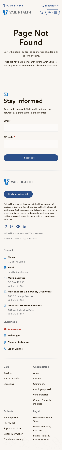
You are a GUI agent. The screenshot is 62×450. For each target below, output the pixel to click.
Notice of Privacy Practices (42, 428)
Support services (12, 428)
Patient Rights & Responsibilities (41, 437)
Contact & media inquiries (42, 402)
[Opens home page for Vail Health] (16, 12)
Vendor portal (40, 394)
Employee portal (42, 389)
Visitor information (13, 433)
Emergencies (14, 329)
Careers (37, 378)
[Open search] (41, 12)
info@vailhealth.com (18, 272)
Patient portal (11, 417)
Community (39, 384)
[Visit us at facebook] (6, 226)
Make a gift (14, 335)
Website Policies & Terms (42, 419)
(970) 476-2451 (16, 261)
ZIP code (9, 137)
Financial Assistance (18, 342)
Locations (9, 384)
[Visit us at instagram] (12, 226)
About (36, 373)
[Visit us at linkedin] (24, 226)
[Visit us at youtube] (18, 226)
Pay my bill (9, 423)
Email (7, 120)
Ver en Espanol (15, 348)
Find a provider (12, 378)
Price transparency (13, 439)
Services (8, 373)
